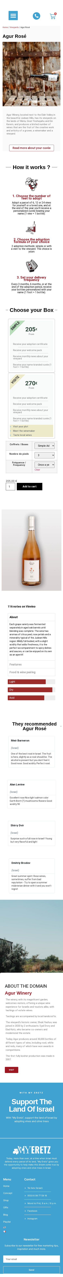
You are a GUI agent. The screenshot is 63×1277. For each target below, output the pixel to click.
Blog (5, 1214)
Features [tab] (16, 664)
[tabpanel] (31, 640)
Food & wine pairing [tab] (23, 672)
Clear (37, 469)
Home (5, 27)
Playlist (7, 1221)
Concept (7, 1193)
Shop (6, 1200)
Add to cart (30, 486)
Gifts (5, 1207)
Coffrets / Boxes (19, 444)
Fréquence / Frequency (19, 464)
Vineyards (14, 27)
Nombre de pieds (19, 454)
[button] (13, 15)
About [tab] (14, 617)
